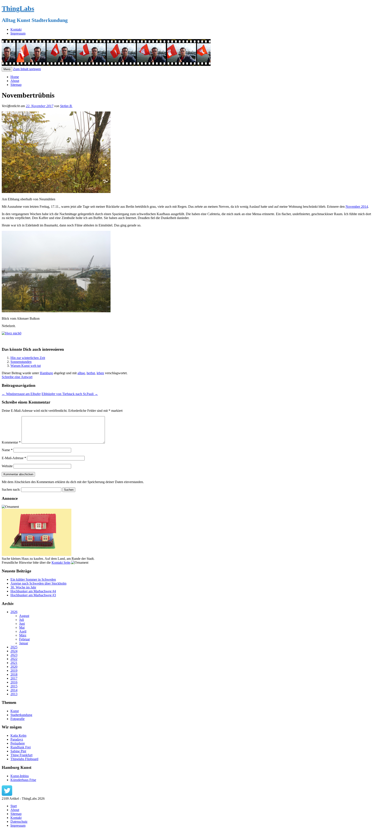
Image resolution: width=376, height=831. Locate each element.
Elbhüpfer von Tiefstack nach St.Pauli (70, 394)
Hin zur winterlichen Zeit (27, 358)
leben (100, 373)
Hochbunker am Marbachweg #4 (33, 591)
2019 (13, 670)
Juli (21, 620)
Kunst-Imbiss (19, 776)
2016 (13, 682)
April (22, 631)
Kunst (14, 711)
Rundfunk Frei (20, 747)
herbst (91, 373)
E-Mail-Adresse (14, 458)
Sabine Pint (18, 751)
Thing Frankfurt (21, 755)
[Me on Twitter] (7, 794)
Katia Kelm (18, 735)
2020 (13, 666)
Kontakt (16, 29)
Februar (24, 639)
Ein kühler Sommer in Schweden (33, 579)
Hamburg (46, 373)
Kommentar (11, 442)
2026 (13, 612)
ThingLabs (18, 8)
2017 (13, 678)
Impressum (17, 33)
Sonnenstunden (21, 362)
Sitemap (16, 84)
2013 (13, 694)
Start (13, 806)
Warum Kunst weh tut (25, 365)
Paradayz (16, 739)
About (14, 81)
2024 (13, 651)
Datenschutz (18, 821)
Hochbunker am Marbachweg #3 (33, 595)
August (24, 616)
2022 (13, 659)
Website (7, 466)
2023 (13, 655)
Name (7, 450)
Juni (22, 623)
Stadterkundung (21, 715)
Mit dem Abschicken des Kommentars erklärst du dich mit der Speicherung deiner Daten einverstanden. (73, 482)
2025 (13, 647)
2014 (13, 690)
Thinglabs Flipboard (24, 759)
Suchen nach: (11, 489)
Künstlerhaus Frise (23, 780)
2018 (13, 674)
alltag (81, 373)
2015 (13, 686)
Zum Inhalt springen (27, 69)
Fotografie (17, 719)
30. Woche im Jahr (23, 587)
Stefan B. (66, 106)
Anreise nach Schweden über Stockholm (38, 583)
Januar (23, 643)
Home (14, 77)
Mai (22, 627)
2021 (13, 663)
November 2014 (357, 206)
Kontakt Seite (61, 562)
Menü (6, 69)
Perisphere (17, 743)
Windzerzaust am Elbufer (21, 394)
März (22, 635)
